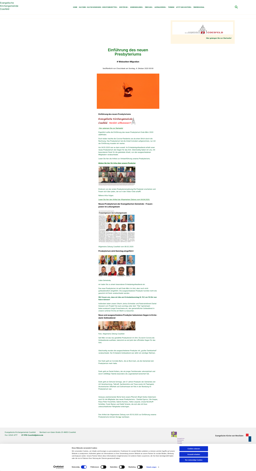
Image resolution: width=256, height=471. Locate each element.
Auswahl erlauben (193, 454)
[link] (98, 7)
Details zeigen (151, 467)
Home (75, 7)
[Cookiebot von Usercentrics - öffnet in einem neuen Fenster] (58, 467)
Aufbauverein (159, 7)
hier (119, 417)
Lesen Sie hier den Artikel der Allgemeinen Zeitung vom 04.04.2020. (124, 199)
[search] (236, 7)
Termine (171, 7)
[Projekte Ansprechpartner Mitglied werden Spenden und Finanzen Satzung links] (165, 7)
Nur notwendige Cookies (193, 460)
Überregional (198, 7)
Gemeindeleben (136, 7)
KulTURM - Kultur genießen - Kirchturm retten (98, 7)
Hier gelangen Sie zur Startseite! (110, 128)
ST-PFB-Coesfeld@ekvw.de (32, 435)
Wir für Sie (123, 7)
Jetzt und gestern (183, 7)
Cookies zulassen (194, 449)
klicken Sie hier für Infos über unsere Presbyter (117, 163)
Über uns (148, 7)
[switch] (103, 467)
